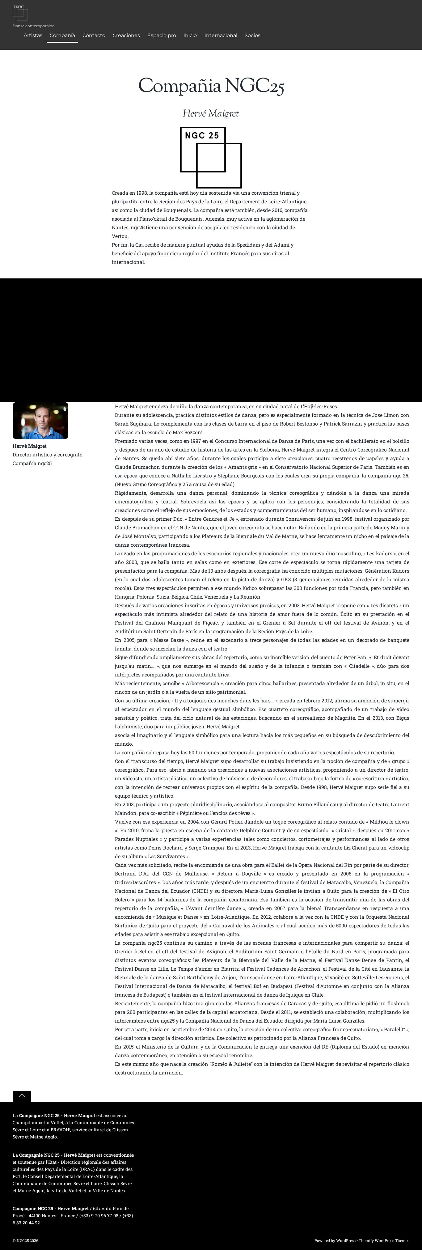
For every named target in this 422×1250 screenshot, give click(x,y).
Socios (252, 35)
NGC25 (23, 1240)
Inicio (190, 35)
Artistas (33, 35)
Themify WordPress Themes (384, 1240)
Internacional (221, 35)
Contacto (93, 35)
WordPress (346, 1240)
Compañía (62, 35)
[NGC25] (20, 16)
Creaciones (126, 35)
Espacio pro (161, 35)
